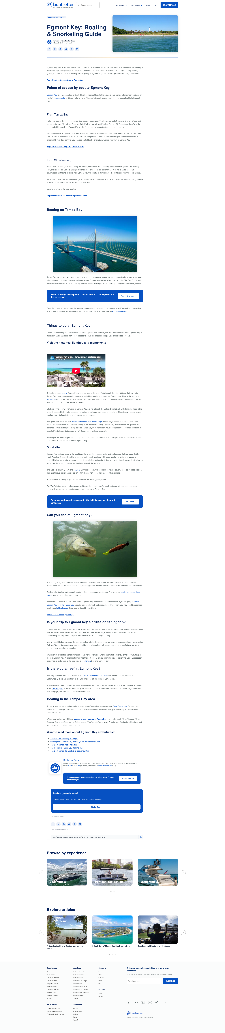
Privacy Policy (167, 974)
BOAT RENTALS (169, 5)
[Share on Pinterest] (60, 49)
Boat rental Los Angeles (80, 989)
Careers (101, 978)
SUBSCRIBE (170, 981)
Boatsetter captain (105, 765)
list (79, 765)
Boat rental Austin (78, 995)
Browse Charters (127, 296)
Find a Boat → (97, 807)
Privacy (100, 996)
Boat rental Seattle (78, 978)
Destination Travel (56, 17)
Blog (99, 983)
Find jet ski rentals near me (55, 1014)
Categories (120, 5)
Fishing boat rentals (53, 978)
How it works (102, 972)
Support (75, 1020)
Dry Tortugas (57, 688)
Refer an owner (77, 1011)
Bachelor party (51, 992)
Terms (100, 993)
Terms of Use (154, 974)
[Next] (183, 872)
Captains (75, 1014)
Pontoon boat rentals (53, 972)
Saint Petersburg (120, 706)
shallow (77, 469)
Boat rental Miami (78, 972)
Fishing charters (52, 981)
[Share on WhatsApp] (71, 49)
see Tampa (86, 660)
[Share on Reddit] (66, 49)
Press (100, 981)
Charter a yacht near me (54, 1011)
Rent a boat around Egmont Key (60, 614)
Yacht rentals (51, 975)
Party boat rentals (52, 983)
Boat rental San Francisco (81, 992)
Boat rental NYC (78, 983)
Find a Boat (129, 501)
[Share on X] (54, 49)
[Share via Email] (77, 49)
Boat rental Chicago (79, 975)
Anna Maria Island (119, 311)
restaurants (60, 98)
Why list (75, 1008)
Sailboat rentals (52, 986)
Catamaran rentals (53, 989)
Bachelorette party (52, 995)
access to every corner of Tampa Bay (90, 719)
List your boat (151, 5)
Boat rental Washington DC (81, 986)
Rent (70, 765)
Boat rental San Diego (80, 981)
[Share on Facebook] (49, 49)
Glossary (75, 1017)
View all (49, 998)
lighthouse (51, 399)
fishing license (62, 608)
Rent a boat (135, 5)
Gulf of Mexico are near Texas (95, 675)
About (100, 975)
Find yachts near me (53, 1008)
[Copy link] (141, 837)
